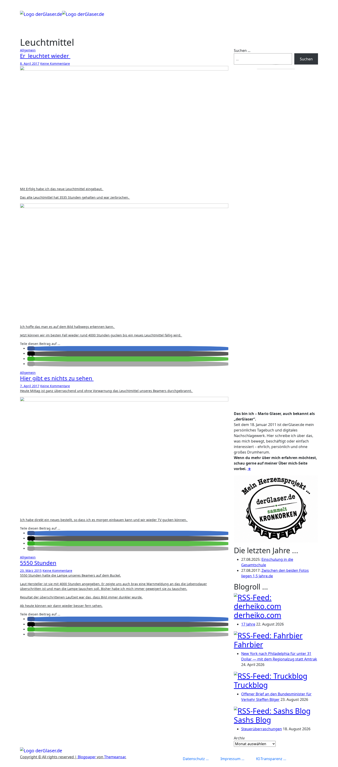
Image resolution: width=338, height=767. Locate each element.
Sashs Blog (252, 720)
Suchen (306, 59)
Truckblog (251, 685)
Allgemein (28, 50)
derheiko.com (257, 615)
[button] (31, 348)
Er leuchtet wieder (45, 55)
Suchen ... (242, 50)
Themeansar (114, 756)
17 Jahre (248, 624)
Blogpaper (87, 756)
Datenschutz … (196, 758)
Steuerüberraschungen (261, 728)
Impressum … (232, 758)
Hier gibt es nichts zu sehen (57, 378)
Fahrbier (248, 644)
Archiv (239, 738)
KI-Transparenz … (271, 758)
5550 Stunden (38, 563)
